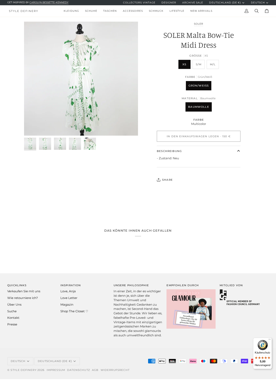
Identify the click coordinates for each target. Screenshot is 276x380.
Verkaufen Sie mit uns (23, 291)
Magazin (66, 304)
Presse (12, 324)
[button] (71, 11)
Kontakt (13, 318)
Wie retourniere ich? (22, 298)
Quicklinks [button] (16, 285)
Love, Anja (68, 291)
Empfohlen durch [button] (182, 285)
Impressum (56, 370)
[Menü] (269, 340)
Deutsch (258, 2)
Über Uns (14, 304)
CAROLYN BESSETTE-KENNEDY (48, 2)
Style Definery (23, 370)
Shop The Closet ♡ (74, 311)
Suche (12, 311)
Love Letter (68, 298)
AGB (95, 370)
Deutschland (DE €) (225, 2)
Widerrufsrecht (115, 370)
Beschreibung (169, 151)
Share (167, 179)
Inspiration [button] (70, 285)
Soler (198, 23)
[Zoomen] (81, 79)
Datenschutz (78, 370)
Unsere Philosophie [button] (131, 285)
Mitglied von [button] (231, 285)
